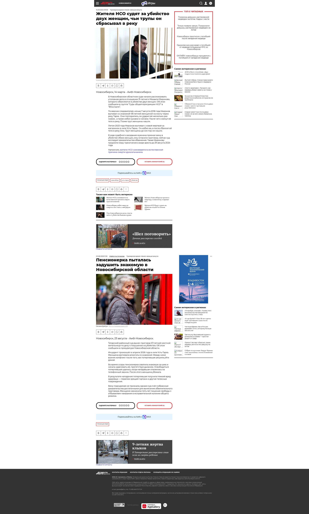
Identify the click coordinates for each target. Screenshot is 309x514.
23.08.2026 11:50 (101, 256)
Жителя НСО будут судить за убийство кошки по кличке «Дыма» (155, 207)
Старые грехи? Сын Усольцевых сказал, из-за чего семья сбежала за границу (198, 114)
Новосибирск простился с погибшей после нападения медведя (193, 37)
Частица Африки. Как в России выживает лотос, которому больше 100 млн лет (198, 328)
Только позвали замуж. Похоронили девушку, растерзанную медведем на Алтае (193, 28)
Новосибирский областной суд (108, 80)
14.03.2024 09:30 (102, 10)
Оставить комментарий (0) (155, 162)
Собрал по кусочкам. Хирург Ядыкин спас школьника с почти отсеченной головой (199, 352)
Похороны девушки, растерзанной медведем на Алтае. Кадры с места (193, 18)
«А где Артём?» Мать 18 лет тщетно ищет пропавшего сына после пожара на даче (198, 320)
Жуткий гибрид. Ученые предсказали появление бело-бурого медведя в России (199, 82)
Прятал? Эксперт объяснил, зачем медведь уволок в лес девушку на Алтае (197, 344)
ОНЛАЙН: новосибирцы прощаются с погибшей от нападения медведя (194, 57)
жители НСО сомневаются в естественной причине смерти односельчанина (135, 151)
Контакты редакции (119, 472)
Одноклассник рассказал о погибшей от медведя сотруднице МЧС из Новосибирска (193, 47)
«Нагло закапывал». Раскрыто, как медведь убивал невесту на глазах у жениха (198, 90)
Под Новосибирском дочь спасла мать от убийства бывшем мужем (119, 214)
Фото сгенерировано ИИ (118, 326)
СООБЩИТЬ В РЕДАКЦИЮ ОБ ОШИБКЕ (166, 472)
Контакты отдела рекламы (140, 472)
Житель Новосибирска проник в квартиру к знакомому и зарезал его (157, 199)
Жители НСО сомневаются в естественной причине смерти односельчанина (118, 199)
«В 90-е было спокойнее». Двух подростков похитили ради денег (197, 73)
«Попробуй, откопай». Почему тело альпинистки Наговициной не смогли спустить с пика (198, 312)
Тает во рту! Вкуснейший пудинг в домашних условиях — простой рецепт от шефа (197, 336)
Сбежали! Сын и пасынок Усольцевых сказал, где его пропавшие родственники (199, 106)
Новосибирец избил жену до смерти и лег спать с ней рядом (118, 206)
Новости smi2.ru (104, 249)
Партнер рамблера (133, 505)
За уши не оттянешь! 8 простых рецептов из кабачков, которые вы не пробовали (199, 98)
